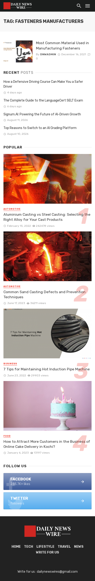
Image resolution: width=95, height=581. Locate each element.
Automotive (12, 209)
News (78, 547)
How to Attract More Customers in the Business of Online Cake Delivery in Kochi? (46, 444)
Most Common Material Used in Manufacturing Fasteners (62, 45)
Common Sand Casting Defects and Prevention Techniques (44, 294)
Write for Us (47, 552)
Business (10, 364)
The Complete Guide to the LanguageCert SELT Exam (43, 100)
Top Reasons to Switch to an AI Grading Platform (40, 128)
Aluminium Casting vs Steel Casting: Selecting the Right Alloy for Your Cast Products (46, 217)
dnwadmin (48, 54)
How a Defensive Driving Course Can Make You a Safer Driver (43, 84)
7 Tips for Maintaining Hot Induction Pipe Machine (46, 369)
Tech (28, 547)
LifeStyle (45, 547)
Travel (64, 547)
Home (16, 547)
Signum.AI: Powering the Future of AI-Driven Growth (42, 114)
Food (7, 436)
